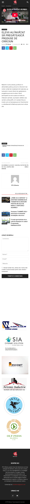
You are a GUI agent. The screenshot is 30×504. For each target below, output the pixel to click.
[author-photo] (15, 183)
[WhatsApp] (14, 48)
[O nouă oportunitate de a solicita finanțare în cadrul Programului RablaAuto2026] (6, 221)
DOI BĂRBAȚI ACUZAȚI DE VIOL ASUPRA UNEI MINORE (8, 166)
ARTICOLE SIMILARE (8, 193)
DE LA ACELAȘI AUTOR (21, 193)
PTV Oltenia (8, 44)
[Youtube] (17, 495)
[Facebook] (3, 48)
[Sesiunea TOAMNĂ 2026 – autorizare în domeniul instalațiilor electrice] (6, 213)
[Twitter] (7, 48)
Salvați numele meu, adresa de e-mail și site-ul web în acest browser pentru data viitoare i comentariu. (15, 269)
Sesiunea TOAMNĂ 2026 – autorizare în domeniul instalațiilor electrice (19, 213)
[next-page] (5, 229)
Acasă (3, 6)
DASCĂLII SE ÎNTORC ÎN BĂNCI (21, 166)
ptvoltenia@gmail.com (19, 484)
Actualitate (8, 6)
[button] (3, 2)
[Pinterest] (11, 48)
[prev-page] (3, 229)
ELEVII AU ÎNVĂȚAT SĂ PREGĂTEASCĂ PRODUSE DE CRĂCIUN (13, 145)
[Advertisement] (15, 67)
